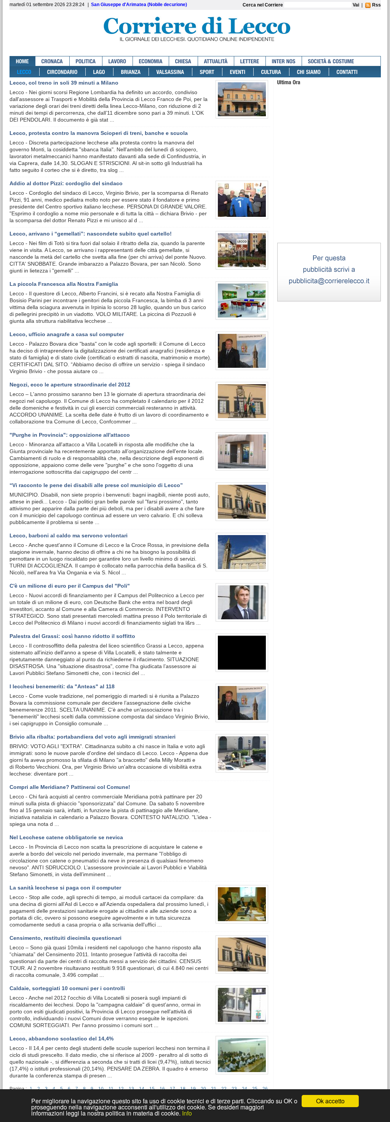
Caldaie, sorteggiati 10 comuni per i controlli (67, 988)
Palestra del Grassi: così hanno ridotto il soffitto (72, 636)
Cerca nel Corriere (263, 5)
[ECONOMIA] (151, 61)
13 (131, 1089)
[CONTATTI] (347, 72)
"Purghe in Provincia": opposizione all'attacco (70, 435)
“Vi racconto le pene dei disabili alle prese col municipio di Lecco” (96, 485)
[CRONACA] (52, 61)
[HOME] (22, 61)
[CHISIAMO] (309, 72)
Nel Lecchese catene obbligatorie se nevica (66, 837)
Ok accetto (330, 1100)
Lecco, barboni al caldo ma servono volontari (69, 535)
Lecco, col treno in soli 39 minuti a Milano (64, 82)
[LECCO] (25, 72)
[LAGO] (99, 72)
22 (224, 1089)
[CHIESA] (183, 61)
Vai (356, 5)
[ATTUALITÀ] (216, 61)
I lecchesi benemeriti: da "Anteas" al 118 (62, 686)
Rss (376, 5)
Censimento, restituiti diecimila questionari (65, 938)
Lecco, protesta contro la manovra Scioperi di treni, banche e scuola (99, 133)
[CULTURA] (271, 72)
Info (187, 1113)
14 (141, 1089)
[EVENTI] (238, 72)
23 (234, 1089)
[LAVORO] (117, 61)
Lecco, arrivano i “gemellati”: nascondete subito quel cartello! (91, 233)
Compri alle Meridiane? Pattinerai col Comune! (70, 787)
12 (121, 1089)
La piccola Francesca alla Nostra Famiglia (64, 284)
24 (244, 1089)
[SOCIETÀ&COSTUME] (331, 61)
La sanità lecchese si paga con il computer (65, 887)
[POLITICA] (86, 61)
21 (213, 1089)
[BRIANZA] (131, 72)
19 (193, 1089)
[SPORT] (207, 72)
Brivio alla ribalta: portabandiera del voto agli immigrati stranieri (93, 736)
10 (101, 1089)
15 (152, 1089)
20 (203, 1089)
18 (182, 1089)
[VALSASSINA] (170, 72)
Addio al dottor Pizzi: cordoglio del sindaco (66, 183)
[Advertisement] (329, 193)
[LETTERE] (250, 61)
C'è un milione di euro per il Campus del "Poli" (70, 585)
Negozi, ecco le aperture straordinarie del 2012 (70, 384)
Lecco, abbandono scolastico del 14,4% (61, 1038)
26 (265, 1089)
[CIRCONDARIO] (63, 72)
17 (172, 1089)
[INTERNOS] (284, 61)
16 (162, 1089)
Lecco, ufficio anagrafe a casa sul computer (67, 334)
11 (111, 1089)
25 (254, 1089)
